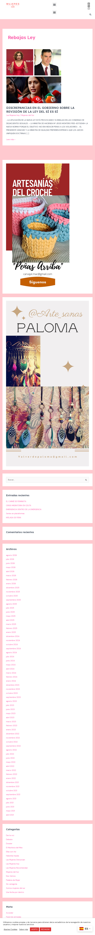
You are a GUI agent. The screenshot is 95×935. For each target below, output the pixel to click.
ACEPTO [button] (34, 929)
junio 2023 (10, 709)
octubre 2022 (12, 742)
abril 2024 (10, 669)
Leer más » (10, 139)
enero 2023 (11, 730)
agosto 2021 (11, 798)
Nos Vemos (11, 876)
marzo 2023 (11, 721)
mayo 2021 (10, 811)
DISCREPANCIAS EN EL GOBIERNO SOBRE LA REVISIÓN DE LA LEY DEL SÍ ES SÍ (40, 109)
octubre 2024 (12, 644)
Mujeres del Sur (12, 872)
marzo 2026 (11, 575)
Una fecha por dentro (15, 892)
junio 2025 (10, 612)
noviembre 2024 (13, 640)
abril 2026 (10, 571)
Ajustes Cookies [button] (10, 929)
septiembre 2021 (13, 794)
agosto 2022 (11, 750)
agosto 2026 (11, 555)
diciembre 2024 (12, 636)
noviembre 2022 (13, 738)
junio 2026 (10, 563)
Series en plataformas (15, 513)
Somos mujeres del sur (15, 888)
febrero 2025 (11, 628)
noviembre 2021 (12, 786)
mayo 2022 (10, 762)
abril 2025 (10, 620)
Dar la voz (10, 835)
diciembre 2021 (12, 782)
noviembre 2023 (13, 689)
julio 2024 (10, 657)
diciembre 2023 (12, 685)
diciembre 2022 (12, 734)
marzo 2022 (11, 770)
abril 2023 (10, 717)
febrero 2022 (11, 774)
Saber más (23, 929)
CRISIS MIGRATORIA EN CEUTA (18, 505)
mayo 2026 (10, 567)
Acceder (9, 913)
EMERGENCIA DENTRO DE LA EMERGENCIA (23, 509)
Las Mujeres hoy (13, 115)
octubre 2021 (11, 790)
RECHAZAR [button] (45, 929)
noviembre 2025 (13, 592)
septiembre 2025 (13, 600)
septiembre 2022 (13, 746)
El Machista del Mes (14, 848)
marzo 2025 (11, 624)
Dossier (9, 843)
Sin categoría (11, 884)
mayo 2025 (10, 616)
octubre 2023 (12, 693)
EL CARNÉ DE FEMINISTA (16, 501)
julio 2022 (10, 754)
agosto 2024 (11, 652)
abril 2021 (10, 815)
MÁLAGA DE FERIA (13, 517)
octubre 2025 (12, 596)
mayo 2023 (10, 713)
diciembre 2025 (12, 588)
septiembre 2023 (13, 697)
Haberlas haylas (12, 856)
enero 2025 (11, 632)
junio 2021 (10, 807)
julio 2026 (10, 559)
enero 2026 (11, 583)
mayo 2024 (11, 665)
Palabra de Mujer (13, 880)
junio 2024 (10, 661)
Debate (9, 839)
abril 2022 (10, 766)
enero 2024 (11, 681)
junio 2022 (10, 758)
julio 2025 (10, 608)
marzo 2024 (11, 673)
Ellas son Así (11, 852)
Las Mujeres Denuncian (15, 860)
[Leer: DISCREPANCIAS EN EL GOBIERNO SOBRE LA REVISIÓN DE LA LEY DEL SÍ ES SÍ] (33, 76)
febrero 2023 (11, 725)
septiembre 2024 (13, 648)
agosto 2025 (11, 604)
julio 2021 (9, 803)
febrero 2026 (11, 580)
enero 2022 (11, 778)
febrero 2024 (11, 677)
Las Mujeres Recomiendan (17, 868)
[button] (54, 4)
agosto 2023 (11, 701)
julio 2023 (10, 705)
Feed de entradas (13, 917)
